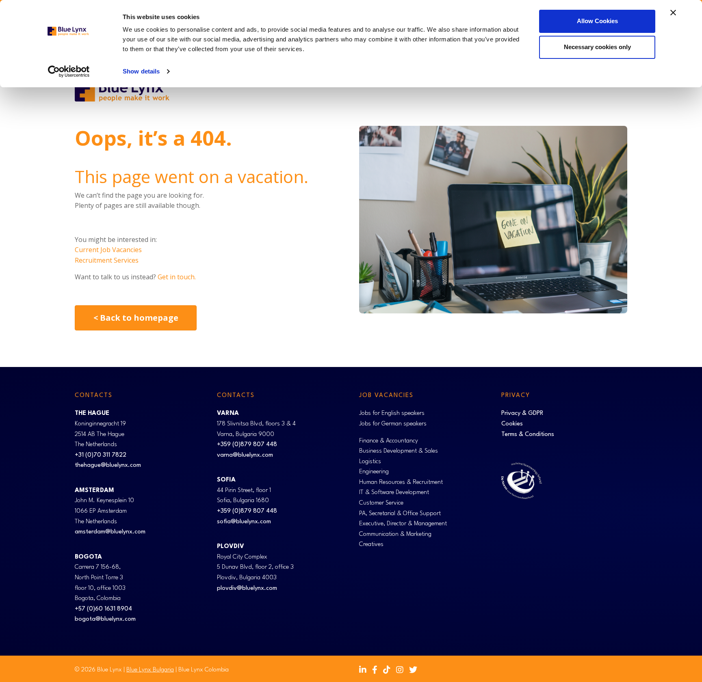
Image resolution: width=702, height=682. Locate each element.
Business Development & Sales (398, 451)
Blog (577, 91)
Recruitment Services (107, 260)
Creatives (371, 545)
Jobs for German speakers (393, 424)
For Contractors (528, 91)
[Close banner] (673, 12)
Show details (141, 71)
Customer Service (381, 503)
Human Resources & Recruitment (401, 482)
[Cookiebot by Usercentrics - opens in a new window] (68, 71)
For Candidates (402, 91)
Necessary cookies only (597, 46)
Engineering (374, 472)
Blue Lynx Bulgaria (150, 670)
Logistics (370, 462)
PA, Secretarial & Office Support (400, 514)
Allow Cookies (597, 20)
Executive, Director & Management (403, 524)
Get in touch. (177, 276)
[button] (430, 92)
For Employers (464, 91)
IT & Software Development (394, 493)
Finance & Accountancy (388, 441)
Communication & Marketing (395, 534)
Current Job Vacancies (108, 249)
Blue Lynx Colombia (203, 670)
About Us (610, 91)
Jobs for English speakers (392, 413)
